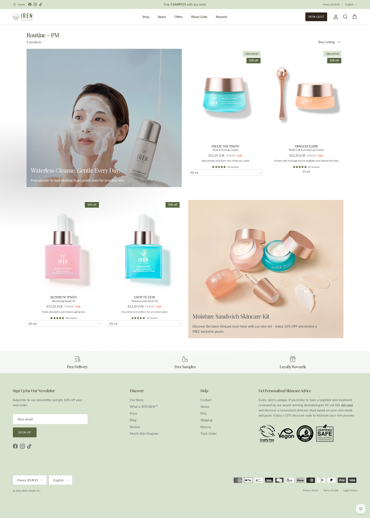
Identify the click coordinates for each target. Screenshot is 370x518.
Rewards (221, 17)
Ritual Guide (199, 17)
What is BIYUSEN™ (144, 406)
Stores (204, 406)
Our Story (136, 400)
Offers (179, 17)
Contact (205, 400)
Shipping (206, 420)
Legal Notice (350, 490)
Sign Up (24, 432)
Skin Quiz (316, 16)
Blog (133, 420)
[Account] (334, 16)
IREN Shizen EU (31, 490)
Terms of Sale (330, 490)
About (162, 17)
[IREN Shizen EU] (22, 17)
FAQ (203, 413)
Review (135, 427)
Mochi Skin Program (144, 433)
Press (133, 413)
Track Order (208, 433)
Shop (145, 17)
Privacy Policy (310, 490)
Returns (205, 427)
